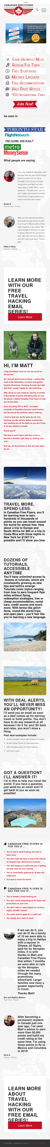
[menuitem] (25, 2)
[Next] (40, 33)
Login (26, 2)
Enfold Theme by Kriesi (37, 1143)
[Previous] (10, 33)
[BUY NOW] (25, 104)
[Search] (36, 10)
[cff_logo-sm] (21, 10)
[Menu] (42, 10)
